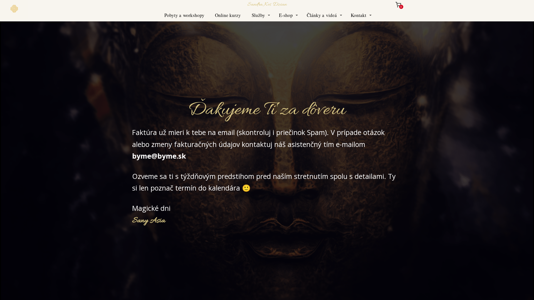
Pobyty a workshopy (184, 15)
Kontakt (358, 15)
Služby (258, 15)
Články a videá (322, 15)
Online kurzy (228, 15)
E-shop (286, 15)
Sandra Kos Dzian (267, 5)
